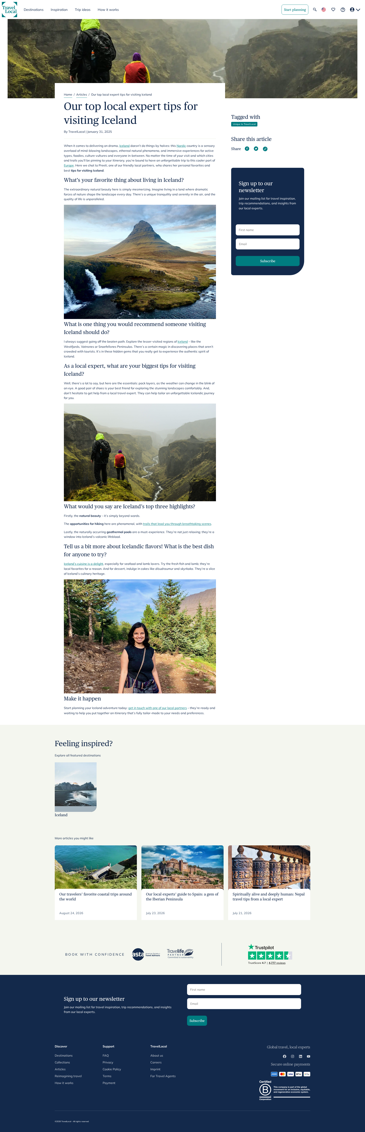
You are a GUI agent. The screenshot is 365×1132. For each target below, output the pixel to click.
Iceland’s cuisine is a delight (83, 564)
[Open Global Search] (315, 9)
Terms (107, 1076)
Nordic (181, 146)
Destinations (64, 1055)
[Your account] (355, 9)
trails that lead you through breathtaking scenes (177, 524)
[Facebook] (284, 1057)
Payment (109, 1083)
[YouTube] (308, 1057)
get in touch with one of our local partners (157, 708)
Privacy (108, 1062)
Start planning (295, 10)
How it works (108, 9)
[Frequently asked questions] (343, 9)
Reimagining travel (68, 1076)
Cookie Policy (112, 1069)
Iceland (124, 146)
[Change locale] (323, 9)
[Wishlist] (333, 9)
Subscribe (267, 261)
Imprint (155, 1069)
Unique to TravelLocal (244, 124)
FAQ (106, 1055)
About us (156, 1055)
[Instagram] (292, 1057)
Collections (62, 1062)
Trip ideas (82, 9)
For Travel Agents (163, 1076)
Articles (81, 94)
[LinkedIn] (300, 1057)
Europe (69, 165)
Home (68, 94)
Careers (156, 1062)
